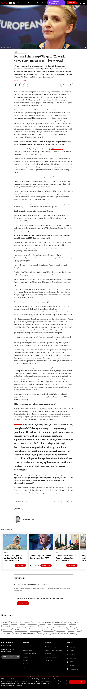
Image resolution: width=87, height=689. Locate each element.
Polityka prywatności (51, 657)
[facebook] (58, 501)
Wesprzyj (72, 3)
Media (6, 553)
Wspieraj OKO (27, 650)
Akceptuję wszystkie (77, 682)
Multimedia (40, 3)
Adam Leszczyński (28, 519)
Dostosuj (62, 682)
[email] (67, 501)
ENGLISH (26, 667)
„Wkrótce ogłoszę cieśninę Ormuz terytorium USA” (40, 557)
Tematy (20, 3)
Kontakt (25, 660)
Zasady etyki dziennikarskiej (53, 650)
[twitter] (63, 501)
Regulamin (48, 654)
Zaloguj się (22, 603)
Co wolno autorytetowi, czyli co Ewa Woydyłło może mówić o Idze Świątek (13, 558)
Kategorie (30, 3)
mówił (69, 191)
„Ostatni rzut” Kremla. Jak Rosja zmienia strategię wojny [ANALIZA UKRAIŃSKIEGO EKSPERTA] (66, 558)
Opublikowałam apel (56, 149)
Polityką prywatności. (36, 681)
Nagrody (25, 657)
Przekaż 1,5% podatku (29, 654)
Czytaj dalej (20, 565)
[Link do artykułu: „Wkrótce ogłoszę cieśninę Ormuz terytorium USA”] (41, 542)
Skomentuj (66, 85)
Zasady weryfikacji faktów (53, 647)
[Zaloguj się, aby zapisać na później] (24, 552)
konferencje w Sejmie (33, 129)
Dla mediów (48, 660)
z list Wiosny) (53, 115)
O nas (25, 647)
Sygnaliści (26, 664)
